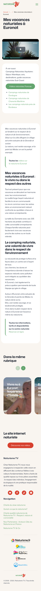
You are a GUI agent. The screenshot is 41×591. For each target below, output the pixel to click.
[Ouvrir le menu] (36, 4)
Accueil (5, 12)
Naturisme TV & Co (11, 528)
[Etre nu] (20, 559)
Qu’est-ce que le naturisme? (15, 509)
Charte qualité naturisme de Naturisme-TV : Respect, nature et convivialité (17, 515)
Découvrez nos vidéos (20, 445)
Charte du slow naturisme (14, 505)
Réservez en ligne (16, 331)
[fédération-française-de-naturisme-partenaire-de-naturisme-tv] (20, 553)
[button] (23, 368)
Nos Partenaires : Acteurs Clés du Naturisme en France (17, 522)
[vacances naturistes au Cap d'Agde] (20, 546)
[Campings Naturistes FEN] (20, 540)
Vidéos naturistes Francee (20, 86)
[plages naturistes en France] (20, 565)
